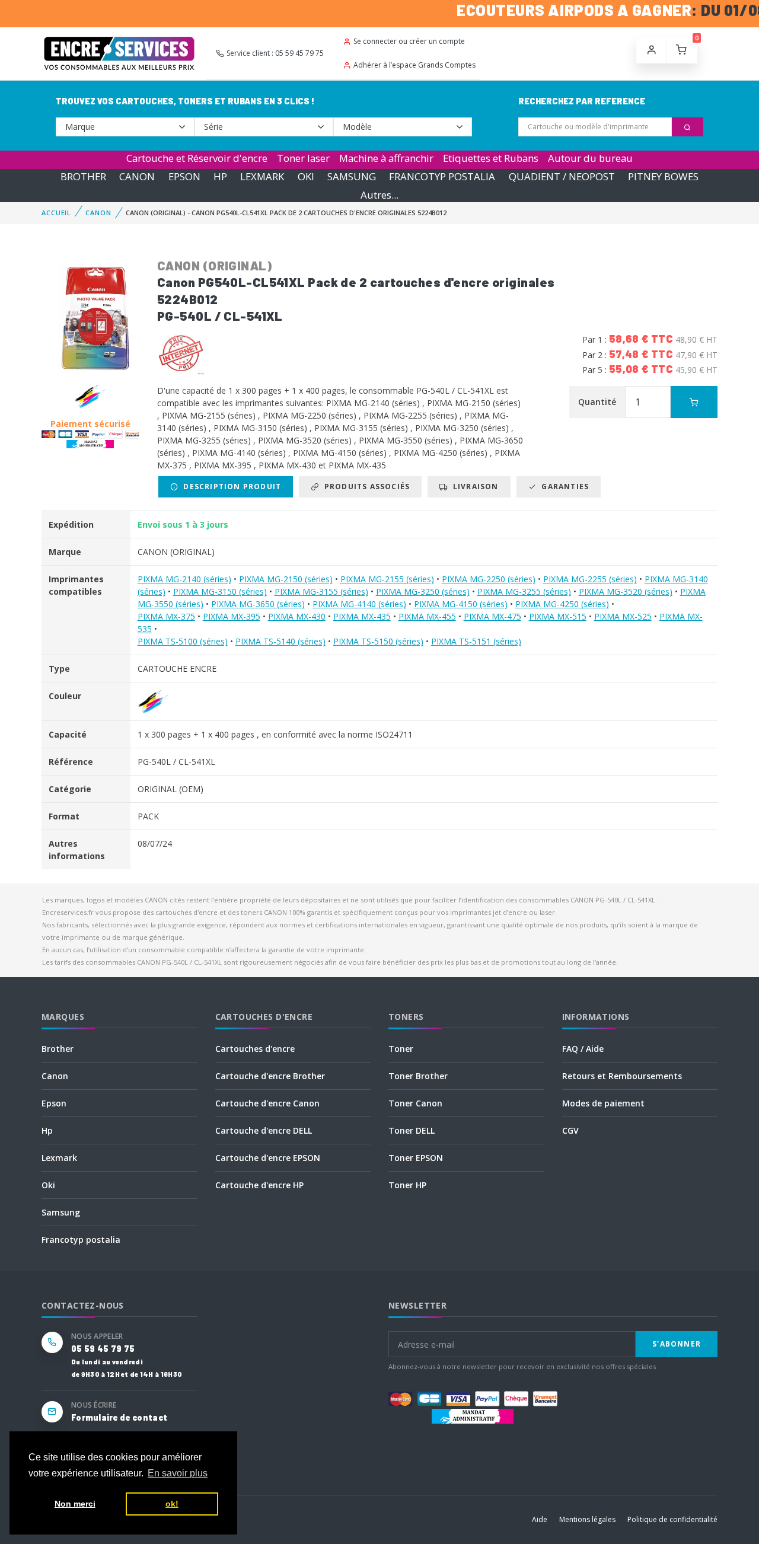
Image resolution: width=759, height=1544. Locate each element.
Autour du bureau (590, 158)
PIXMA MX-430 (297, 616)
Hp (47, 1130)
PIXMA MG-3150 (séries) (220, 591)
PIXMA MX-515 (557, 616)
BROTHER (83, 176)
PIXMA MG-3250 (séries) (423, 591)
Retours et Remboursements (622, 1076)
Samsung (61, 1212)
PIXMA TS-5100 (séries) (183, 641)
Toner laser (303, 158)
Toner (400, 1048)
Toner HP (407, 1185)
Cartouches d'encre (255, 1048)
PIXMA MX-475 (492, 616)
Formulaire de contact (119, 1417)
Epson (54, 1103)
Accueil (56, 212)
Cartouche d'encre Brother (270, 1076)
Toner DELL (411, 1130)
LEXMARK (262, 176)
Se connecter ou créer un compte (409, 41)
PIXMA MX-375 (166, 616)
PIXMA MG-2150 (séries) (286, 579)
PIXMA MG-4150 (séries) (461, 604)
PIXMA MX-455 (427, 616)
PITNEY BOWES (663, 176)
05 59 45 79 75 (103, 1349)
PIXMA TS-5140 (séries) (280, 641)
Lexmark (59, 1157)
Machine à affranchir (386, 158)
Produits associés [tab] (364, 486)
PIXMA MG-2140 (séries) (184, 579)
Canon (55, 1076)
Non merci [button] (75, 1503)
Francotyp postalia (81, 1239)
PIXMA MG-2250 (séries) (488, 579)
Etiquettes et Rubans (490, 158)
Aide (539, 1519)
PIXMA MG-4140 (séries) (359, 604)
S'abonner (676, 1344)
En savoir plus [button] (178, 1473)
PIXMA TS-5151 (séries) (476, 641)
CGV (570, 1130)
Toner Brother (418, 1076)
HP (220, 176)
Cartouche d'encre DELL (263, 1130)
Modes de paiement (603, 1103)
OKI (306, 176)
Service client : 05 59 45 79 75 (275, 53)
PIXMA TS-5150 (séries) (378, 641)
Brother (58, 1048)
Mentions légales (587, 1519)
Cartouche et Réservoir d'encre (196, 158)
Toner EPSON (415, 1157)
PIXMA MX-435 (362, 616)
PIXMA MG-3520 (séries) (625, 591)
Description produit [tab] (229, 486)
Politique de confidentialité (672, 1519)
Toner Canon (415, 1103)
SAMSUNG (351, 176)
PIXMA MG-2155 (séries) (387, 579)
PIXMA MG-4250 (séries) (562, 604)
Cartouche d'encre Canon (267, 1103)
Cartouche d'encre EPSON (267, 1157)
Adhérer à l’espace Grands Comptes (414, 65)
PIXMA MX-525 (623, 616)
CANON (137, 176)
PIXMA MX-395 (231, 616)
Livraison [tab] (473, 486)
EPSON (184, 176)
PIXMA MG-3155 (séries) (321, 591)
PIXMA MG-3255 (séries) (524, 591)
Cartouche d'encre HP (259, 1185)
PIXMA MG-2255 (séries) (590, 579)
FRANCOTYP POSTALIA (442, 176)
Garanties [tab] (563, 486)
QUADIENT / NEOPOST (562, 176)
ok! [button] (171, 1503)
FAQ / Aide (583, 1048)
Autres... (379, 195)
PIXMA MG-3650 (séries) (258, 604)
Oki (48, 1185)
